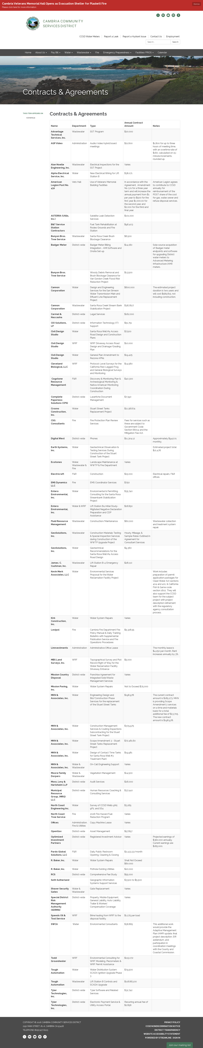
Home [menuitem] (28, 52)
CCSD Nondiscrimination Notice (163, 1026)
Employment (173, 36)
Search (175, 42)
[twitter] (158, 16)
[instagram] (173, 16)
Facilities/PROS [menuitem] (143, 52)
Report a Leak (111, 36)
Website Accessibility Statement (162, 1034)
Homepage (30, 118)
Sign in (176, 1038)
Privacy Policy (172, 1022)
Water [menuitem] (67, 52)
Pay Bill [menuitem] (54, 52)
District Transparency (167, 1030)
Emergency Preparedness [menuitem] (116, 52)
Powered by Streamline (158, 1038)
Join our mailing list (180, 1045)
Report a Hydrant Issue (134, 36)
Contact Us (156, 36)
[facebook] (178, 16)
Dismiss (197, 4)
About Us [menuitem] (40, 52)
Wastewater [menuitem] (83, 52)
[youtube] (168, 16)
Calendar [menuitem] (162, 52)
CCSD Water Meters (89, 36)
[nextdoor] (163, 16)
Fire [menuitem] (97, 52)
